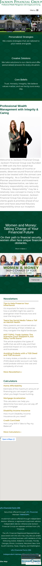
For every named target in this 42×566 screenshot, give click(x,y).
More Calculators (12, 432)
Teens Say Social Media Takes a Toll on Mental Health (20, 321)
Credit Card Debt (12, 420)
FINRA (22, 515)
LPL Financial (32, 512)
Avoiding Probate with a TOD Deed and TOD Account (20, 354)
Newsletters (11, 298)
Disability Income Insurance (17, 410)
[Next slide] (39, 26)
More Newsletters (13, 372)
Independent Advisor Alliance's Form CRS (21, 554)
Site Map (3, 561)
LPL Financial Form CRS (10, 508)
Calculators (10, 381)
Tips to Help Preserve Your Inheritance (16, 304)
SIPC (27, 515)
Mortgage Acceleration (15, 398)
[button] (34, 10)
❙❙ (23, 29)
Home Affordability (13, 386)
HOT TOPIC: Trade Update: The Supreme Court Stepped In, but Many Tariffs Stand (19, 336)
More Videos (21, 249)
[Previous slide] (2, 26)
